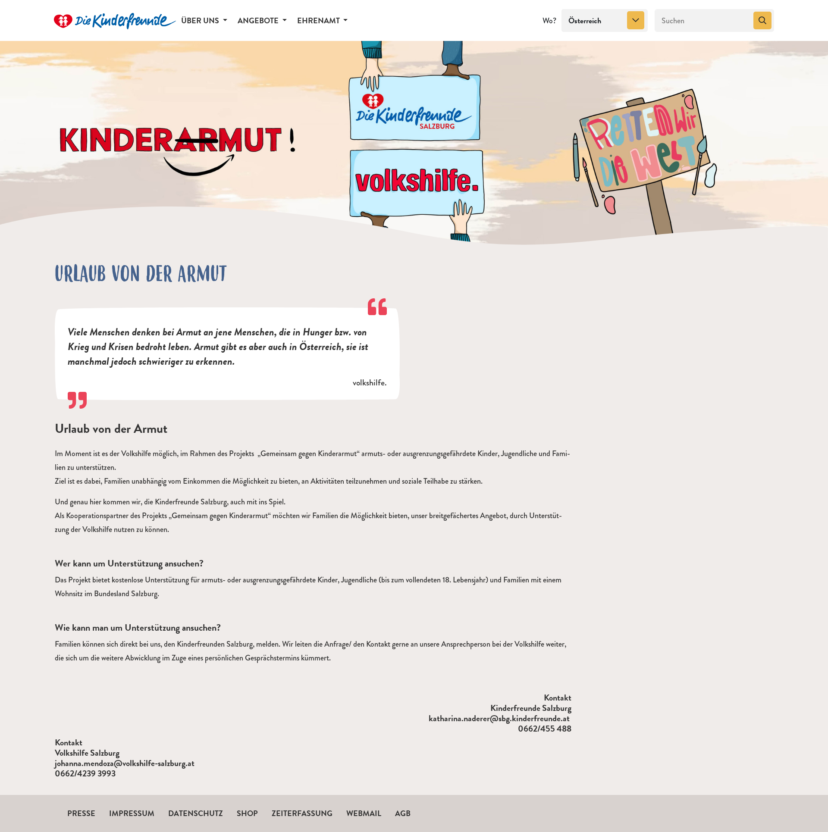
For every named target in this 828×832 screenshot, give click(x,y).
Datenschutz (195, 813)
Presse (81, 813)
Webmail (363, 813)
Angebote (259, 20)
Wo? (549, 20)
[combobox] (604, 20)
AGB (403, 813)
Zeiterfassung (302, 813)
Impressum (131, 813)
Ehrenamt (319, 20)
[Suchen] (762, 21)
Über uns (201, 20)
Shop (247, 813)
